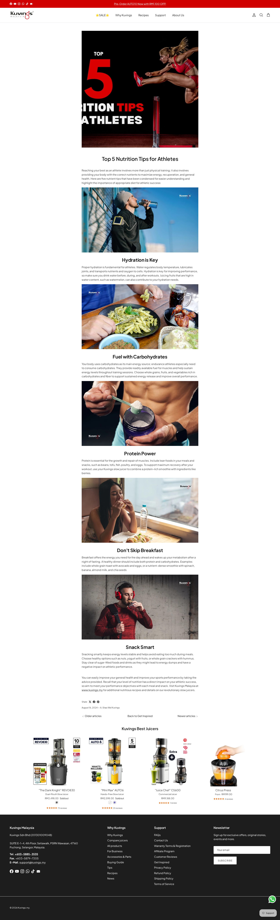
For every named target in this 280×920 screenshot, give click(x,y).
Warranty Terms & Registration (172, 846)
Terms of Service (164, 884)
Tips (109, 867)
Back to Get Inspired (140, 716)
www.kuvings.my (92, 690)
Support (160, 15)
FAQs (157, 835)
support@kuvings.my (32, 862)
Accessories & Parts (119, 856)
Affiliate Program (164, 851)
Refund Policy (162, 873)
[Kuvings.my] (22, 15)
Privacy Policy (162, 867)
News (110, 878)
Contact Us (161, 840)
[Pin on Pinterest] (98, 702)
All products (114, 846)
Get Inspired (161, 862)
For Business (114, 851)
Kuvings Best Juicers (140, 728)
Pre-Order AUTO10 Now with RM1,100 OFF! (140, 4)
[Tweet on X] (90, 702)
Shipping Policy (163, 878)
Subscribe (225, 860)
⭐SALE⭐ (102, 15)
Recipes (143, 15)
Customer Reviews (165, 856)
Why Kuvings (123, 15)
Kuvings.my (23, 907)
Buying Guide (115, 862)
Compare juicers (117, 840)
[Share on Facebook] (94, 702)
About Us (178, 15)
